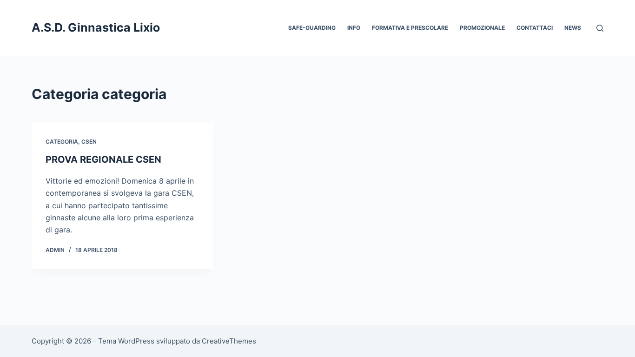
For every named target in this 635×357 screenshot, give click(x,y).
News (572, 27)
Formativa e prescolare (410, 27)
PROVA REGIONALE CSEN (103, 159)
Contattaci (534, 27)
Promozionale (482, 27)
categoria (62, 141)
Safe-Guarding (312, 27)
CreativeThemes (229, 341)
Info (353, 27)
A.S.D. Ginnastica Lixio (96, 27)
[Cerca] (599, 28)
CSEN (89, 141)
